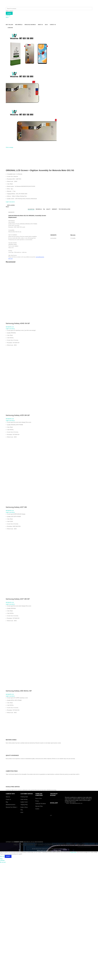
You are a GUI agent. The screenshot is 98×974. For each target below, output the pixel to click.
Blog (7, 802)
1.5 (51, 815)
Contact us (8, 799)
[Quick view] (7, 722)
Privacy (37, 801)
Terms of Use (38, 798)
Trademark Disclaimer (40, 803)
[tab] (31, 209)
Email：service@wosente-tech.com (74, 803)
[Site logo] (15, 4)
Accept (8, 856)
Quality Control (24, 802)
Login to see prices (10, 201)
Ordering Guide (24, 796)
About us (8, 796)
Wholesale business (10, 804)
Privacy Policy (57, 850)
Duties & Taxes (24, 807)
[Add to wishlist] (7, 717)
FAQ (22, 809)
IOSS (22, 812)
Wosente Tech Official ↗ (11, 807)
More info (2, 856)
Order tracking (24, 799)
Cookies (37, 808)
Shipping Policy (24, 804)
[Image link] (49, 1)
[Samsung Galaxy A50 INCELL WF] (35, 660)
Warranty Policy (39, 806)
